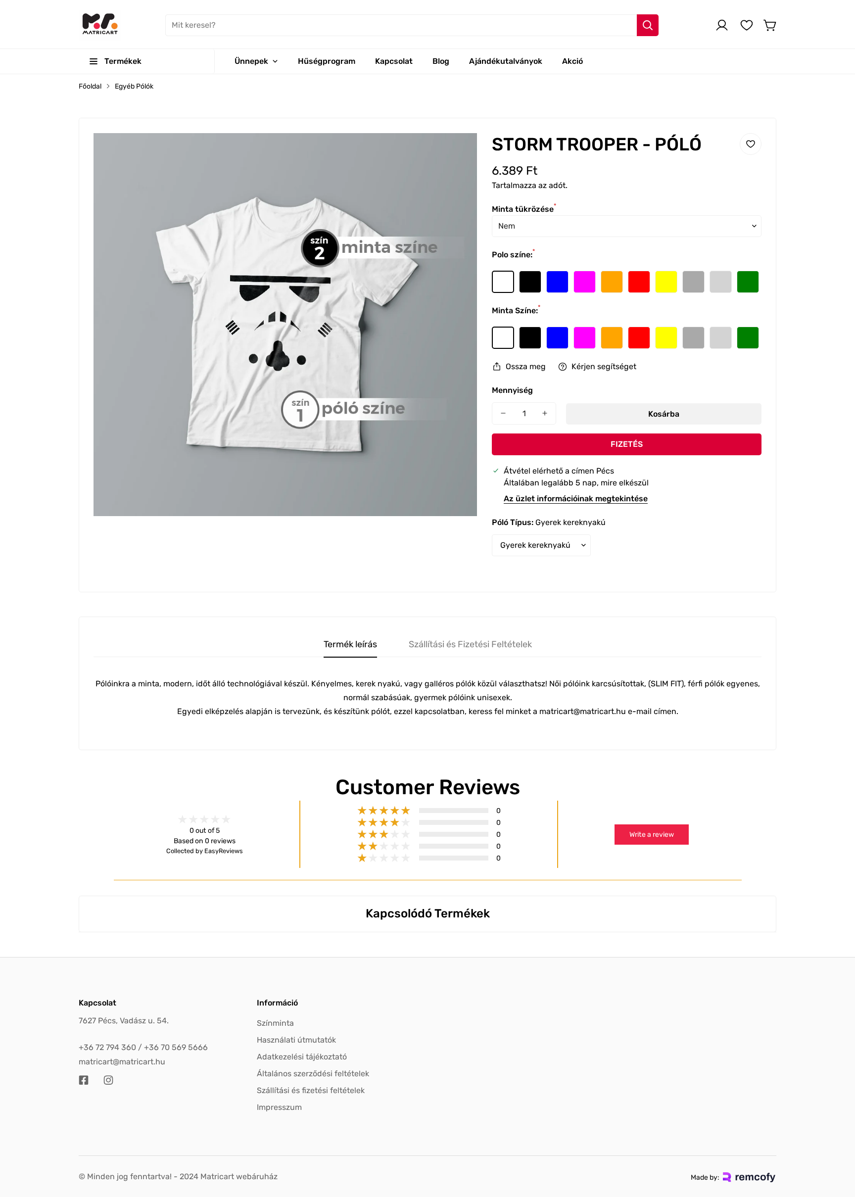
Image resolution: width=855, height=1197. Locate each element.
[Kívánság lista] (747, 25)
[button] (770, 25)
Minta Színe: (516, 310)
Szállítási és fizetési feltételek (311, 1090)
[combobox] (412, 25)
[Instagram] (108, 1080)
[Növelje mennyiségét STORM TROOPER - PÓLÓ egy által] (545, 413)
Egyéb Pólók (134, 86)
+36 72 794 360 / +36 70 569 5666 (143, 1047)
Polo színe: (513, 254)
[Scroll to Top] (835, 1143)
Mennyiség (512, 390)
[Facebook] (84, 1080)
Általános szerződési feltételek (313, 1073)
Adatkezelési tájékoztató (302, 1056)
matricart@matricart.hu (122, 1061)
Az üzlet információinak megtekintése (576, 498)
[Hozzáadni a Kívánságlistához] (750, 144)
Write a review (651, 834)
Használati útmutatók (296, 1040)
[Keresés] (648, 25)
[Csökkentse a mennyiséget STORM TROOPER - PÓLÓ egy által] (503, 413)
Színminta (275, 1023)
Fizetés (627, 444)
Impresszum (279, 1107)
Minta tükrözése (524, 209)
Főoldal (90, 86)
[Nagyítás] (456, 154)
